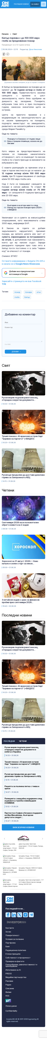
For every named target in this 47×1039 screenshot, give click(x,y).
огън (39, 292)
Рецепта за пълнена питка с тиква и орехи (22, 787)
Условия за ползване (14, 939)
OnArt (8, 1000)
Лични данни (11, 1006)
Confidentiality (11, 1011)
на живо (35, 4)
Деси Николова (35, 49)
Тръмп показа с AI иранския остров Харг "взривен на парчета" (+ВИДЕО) (22, 763)
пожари (28, 292)
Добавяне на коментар (20, 314)
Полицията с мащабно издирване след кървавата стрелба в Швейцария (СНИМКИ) (23, 801)
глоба (16, 297)
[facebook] (7, 914)
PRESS (8, 973)
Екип (7, 946)
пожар (17, 292)
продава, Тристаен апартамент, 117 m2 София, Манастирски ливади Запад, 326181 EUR (31, 882)
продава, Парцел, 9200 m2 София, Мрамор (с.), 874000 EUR (30, 869)
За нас (8, 932)
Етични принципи (12, 954)
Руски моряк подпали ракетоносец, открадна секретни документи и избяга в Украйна (22, 749)
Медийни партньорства (15, 977)
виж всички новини (23, 827)
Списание (9, 988)
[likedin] (13, 914)
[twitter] (19, 914)
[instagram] (25, 914)
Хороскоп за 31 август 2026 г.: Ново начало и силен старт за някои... (20, 562)
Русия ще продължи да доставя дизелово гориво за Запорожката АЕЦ (23, 775)
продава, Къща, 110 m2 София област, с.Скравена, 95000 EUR (29, 857)
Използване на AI (13, 970)
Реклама (9, 981)
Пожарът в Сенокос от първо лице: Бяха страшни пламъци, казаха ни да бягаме (24, 141)
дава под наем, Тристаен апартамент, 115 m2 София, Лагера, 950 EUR (31, 846)
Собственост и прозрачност (17, 957)
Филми (8, 992)
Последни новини (21, 4)
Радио (8, 984)
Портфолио (10, 943)
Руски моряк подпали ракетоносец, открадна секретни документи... (20, 398)
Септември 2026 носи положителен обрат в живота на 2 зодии (20, 523)
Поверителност (12, 935)
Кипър (27, 297)
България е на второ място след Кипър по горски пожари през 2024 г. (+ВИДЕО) (25, 207)
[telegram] (31, 914)
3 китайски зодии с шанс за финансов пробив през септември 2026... (20, 601)
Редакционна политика (15, 950)
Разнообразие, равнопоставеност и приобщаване (21, 965)
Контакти (9, 928)
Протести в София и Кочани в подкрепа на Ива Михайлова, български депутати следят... (23, 815)
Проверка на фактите (14, 961)
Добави (15, 352)
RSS (7, 996)
